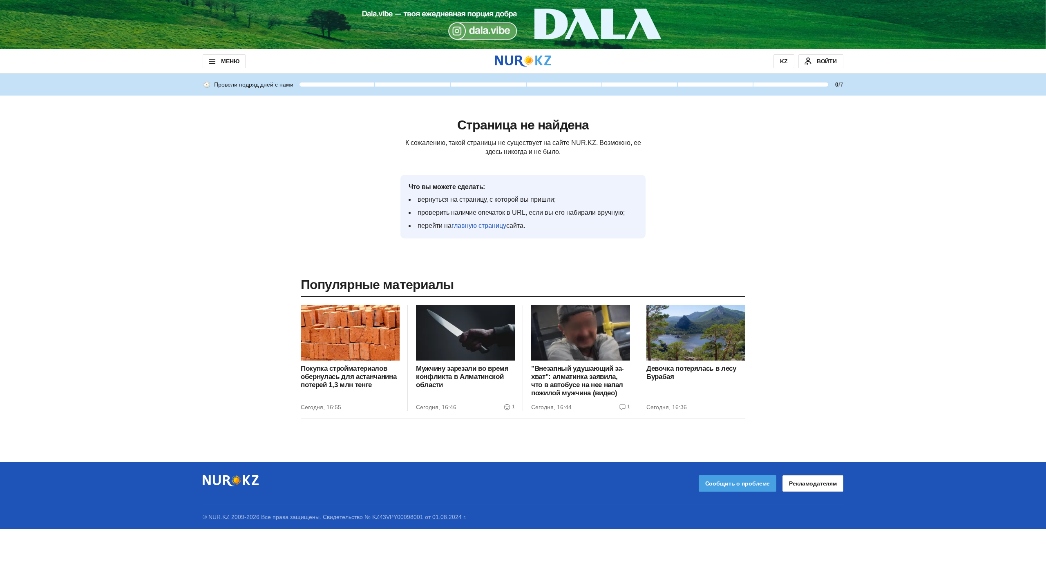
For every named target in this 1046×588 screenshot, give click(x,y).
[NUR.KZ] (523, 61)
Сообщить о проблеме (737, 483)
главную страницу (478, 225)
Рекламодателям (813, 483)
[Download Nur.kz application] (523, 24)
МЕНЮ (230, 61)
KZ (784, 61)
